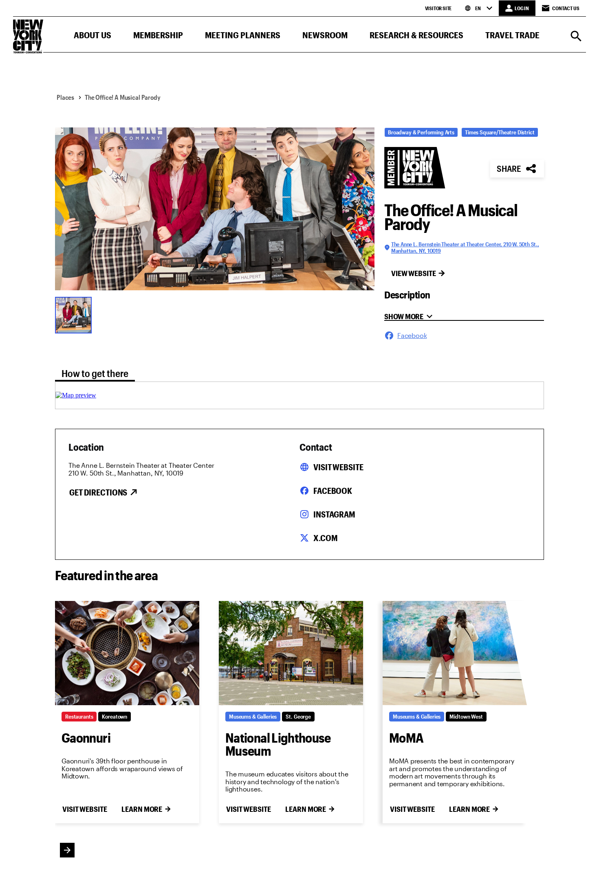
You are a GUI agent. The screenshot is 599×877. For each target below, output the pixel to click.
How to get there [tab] (95, 373)
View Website (413, 273)
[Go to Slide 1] (75, 314)
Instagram (334, 514)
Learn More (141, 809)
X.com (325, 538)
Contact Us (565, 8)
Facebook (332, 491)
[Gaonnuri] (127, 653)
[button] (92, 37)
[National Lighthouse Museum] (291, 653)
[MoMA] (455, 653)
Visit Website (338, 467)
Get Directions (98, 492)
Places (65, 97)
